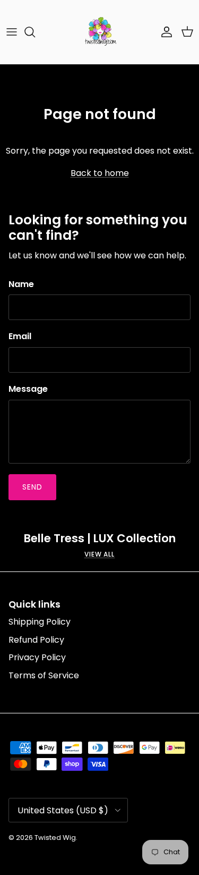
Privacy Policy (37, 657)
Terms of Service (43, 675)
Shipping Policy (39, 622)
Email (19, 336)
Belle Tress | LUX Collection (100, 538)
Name (21, 284)
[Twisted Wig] (99, 31)
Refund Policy (36, 640)
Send (32, 487)
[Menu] (11, 32)
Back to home (100, 173)
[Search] (35, 32)
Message (28, 389)
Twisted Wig (55, 837)
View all (99, 554)
